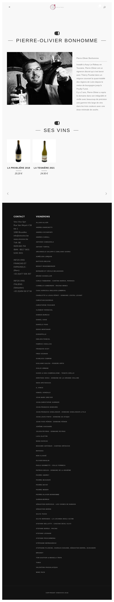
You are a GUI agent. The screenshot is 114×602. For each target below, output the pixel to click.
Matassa (40, 451)
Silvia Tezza (41, 514)
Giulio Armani (42, 368)
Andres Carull (43, 237)
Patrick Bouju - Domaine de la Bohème (53, 470)
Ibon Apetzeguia (43, 383)
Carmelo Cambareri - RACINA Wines (52, 285)
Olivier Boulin (42, 460)
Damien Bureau (42, 315)
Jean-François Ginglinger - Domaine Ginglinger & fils (61, 412)
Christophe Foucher (45, 305)
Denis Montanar (43, 329)
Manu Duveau (42, 441)
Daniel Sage (41, 319)
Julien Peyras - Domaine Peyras (50, 431)
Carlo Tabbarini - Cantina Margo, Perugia (55, 281)
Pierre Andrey (42, 475)
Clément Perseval (44, 310)
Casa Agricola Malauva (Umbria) (51, 290)
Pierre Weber (42, 489)
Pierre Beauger (43, 480)
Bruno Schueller (44, 276)
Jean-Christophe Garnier (47, 402)
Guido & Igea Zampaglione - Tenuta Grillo (55, 373)
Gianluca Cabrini (44, 358)
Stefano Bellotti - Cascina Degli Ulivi (53, 523)
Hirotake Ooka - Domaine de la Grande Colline (57, 378)
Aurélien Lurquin (44, 256)
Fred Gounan (42, 353)
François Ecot (42, 349)
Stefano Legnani (43, 533)
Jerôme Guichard (44, 426)
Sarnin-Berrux (42, 499)
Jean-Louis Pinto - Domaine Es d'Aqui (53, 417)
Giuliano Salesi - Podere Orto (50, 363)
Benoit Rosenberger (45, 266)
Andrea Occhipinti (44, 232)
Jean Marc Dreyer (44, 397)
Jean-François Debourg (47, 407)
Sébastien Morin (43, 509)
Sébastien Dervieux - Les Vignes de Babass (56, 504)
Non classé (41, 455)
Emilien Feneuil (43, 339)
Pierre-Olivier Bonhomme (47, 494)
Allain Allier (42, 222)
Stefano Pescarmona (45, 538)
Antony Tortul (43, 247)
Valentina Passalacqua (47, 567)
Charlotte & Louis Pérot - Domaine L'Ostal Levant (59, 295)
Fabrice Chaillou (44, 344)
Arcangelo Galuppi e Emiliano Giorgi (53, 251)
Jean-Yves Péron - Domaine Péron (51, 421)
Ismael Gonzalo (43, 392)
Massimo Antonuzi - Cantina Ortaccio (53, 446)
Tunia (38, 562)
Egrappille (41, 334)
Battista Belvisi (43, 261)
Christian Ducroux (44, 300)
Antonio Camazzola (45, 242)
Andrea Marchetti (44, 227)
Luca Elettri (42, 436)
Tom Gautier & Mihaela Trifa (49, 557)
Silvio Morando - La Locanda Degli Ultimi (55, 519)
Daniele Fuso (42, 324)
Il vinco (39, 387)
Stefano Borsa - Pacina (46, 528)
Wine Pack (40, 572)
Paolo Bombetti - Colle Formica (50, 465)
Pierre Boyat (42, 485)
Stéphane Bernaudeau (46, 543)
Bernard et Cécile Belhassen (49, 271)
